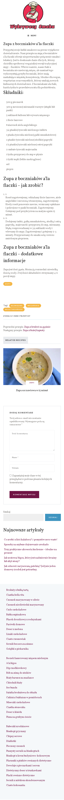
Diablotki (11, 741)
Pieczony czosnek (15, 746)
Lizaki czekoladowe (16, 634)
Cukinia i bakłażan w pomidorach (24, 697)
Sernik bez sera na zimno (19, 644)
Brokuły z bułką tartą (17, 590)
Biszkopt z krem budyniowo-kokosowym (28, 756)
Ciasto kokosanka (15, 785)
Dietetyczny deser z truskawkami (24, 770)
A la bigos (11, 663)
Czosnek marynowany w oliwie (22, 600)
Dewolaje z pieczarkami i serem (23, 765)
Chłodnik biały (14, 682)
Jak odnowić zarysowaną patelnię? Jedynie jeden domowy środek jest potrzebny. (30, 568)
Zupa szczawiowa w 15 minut (32, 390)
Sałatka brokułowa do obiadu (21, 692)
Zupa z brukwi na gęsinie (37, 327)
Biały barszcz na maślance (20, 678)
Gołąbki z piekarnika (17, 649)
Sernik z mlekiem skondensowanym (25, 780)
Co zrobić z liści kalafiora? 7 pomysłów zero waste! (30, 539)
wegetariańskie (14, 309)
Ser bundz (11, 687)
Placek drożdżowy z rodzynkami (23, 619)
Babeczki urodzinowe (17, 726)
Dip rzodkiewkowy (16, 668)
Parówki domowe (15, 624)
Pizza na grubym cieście (18, 717)
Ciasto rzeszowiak (16, 639)
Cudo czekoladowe (16, 609)
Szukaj (6, 512)
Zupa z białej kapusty (34, 330)
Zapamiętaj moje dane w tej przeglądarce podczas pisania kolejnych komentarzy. (31, 479)
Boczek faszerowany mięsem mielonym (27, 658)
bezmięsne (16, 305)
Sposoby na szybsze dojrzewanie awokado (26, 544)
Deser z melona (14, 629)
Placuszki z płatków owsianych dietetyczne (28, 760)
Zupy (8, 284)
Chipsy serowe (14, 736)
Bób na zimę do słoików (18, 673)
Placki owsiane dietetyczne (20, 775)
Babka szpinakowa (16, 614)
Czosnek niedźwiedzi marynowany (25, 605)
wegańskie (33, 305)
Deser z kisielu (14, 712)
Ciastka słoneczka (15, 707)
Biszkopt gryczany (16, 731)
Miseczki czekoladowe (18, 702)
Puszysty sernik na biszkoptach (22, 751)
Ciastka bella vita (15, 595)
